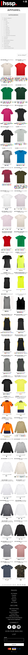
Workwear (7, 29)
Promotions (6, 44)
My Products (14, 593)
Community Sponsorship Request (14, 617)
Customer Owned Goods (9, 48)
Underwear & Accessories (10, 35)
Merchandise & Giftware (8, 40)
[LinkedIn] (19, 627)
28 (18, 585)
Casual (6, 26)
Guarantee (14, 610)
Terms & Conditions (14, 612)
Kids (6, 24)
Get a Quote (14, 602)
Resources (14, 599)
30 (22, 585)
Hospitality (7, 33)
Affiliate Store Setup (14, 616)
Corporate (7, 27)
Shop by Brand (7, 41)
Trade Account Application (14, 619)
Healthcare (7, 32)
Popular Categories (7, 18)
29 (20, 585)
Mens (6, 21)
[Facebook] (9, 627)
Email (5, 637)
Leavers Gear (6, 43)
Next (24, 585)
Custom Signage (7, 46)
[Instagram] (14, 627)
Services (14, 597)
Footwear (6, 38)
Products (14, 595)
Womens (7, 22)
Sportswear (7, 30)
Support (14, 600)
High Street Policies (14, 608)
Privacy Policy (14, 614)
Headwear (6, 37)
